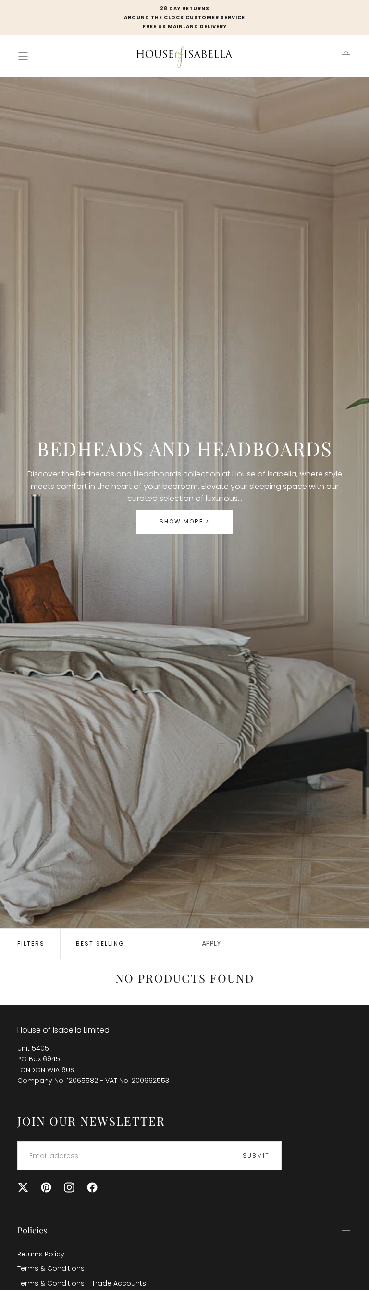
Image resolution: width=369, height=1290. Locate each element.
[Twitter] (23, 1187)
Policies (32, 1230)
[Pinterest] (46, 1187)
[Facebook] (92, 1187)
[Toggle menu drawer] (23, 56)
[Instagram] (69, 1187)
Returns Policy (40, 1254)
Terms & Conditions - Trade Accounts (81, 1283)
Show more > (184, 521)
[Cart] (346, 56)
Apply (211, 943)
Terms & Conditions (51, 1268)
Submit (256, 1155)
